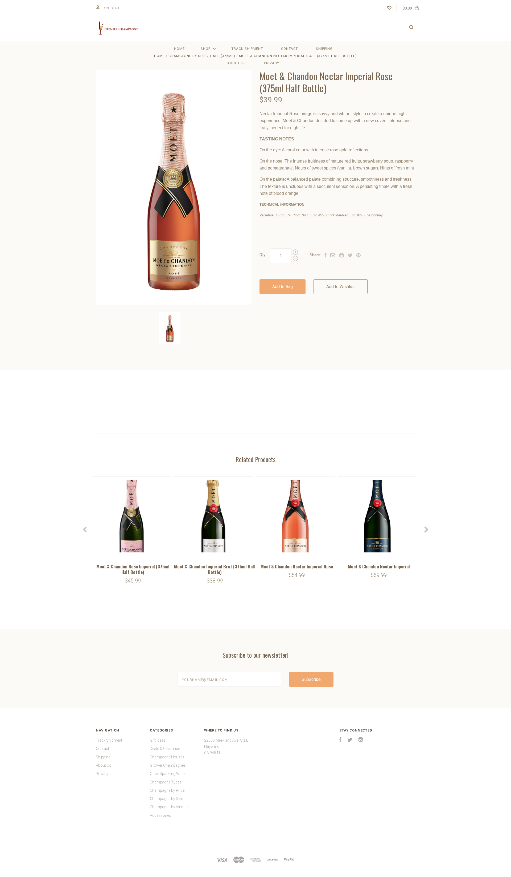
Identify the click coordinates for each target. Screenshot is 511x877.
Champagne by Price (167, 790)
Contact (289, 49)
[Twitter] (350, 740)
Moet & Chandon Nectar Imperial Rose (297, 566)
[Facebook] (340, 740)
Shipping (324, 49)
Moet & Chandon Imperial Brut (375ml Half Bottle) (215, 569)
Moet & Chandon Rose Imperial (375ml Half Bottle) (133, 569)
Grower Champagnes (168, 765)
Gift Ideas (158, 740)
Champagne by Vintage (169, 807)
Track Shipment (247, 49)
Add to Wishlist (340, 286)
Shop (206, 49)
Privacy (271, 63)
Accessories (160, 815)
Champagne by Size (166, 799)
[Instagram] (360, 740)
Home (179, 49)
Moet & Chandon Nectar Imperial (379, 566)
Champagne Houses (167, 757)
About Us (236, 63)
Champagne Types (166, 782)
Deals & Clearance (165, 748)
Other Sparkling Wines (168, 773)
